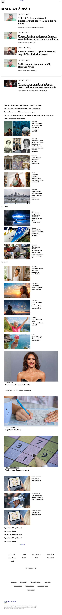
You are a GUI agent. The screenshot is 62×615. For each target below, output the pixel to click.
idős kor (34, 317)
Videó (12, 561)
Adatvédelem (48, 582)
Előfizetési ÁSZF (30, 586)
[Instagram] (35, 572)
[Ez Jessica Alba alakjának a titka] (18, 387)
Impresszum (14, 582)
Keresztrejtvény (12, 427)
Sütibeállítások (31, 590)
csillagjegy (35, 283)
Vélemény (12, 558)
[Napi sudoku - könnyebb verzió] (17, 472)
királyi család (36, 493)
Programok (36, 554)
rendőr (34, 211)
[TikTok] (31, 572)
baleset (34, 228)
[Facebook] (27, 572)
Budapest (34, 121)
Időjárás (11, 554)
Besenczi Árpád (24, 14)
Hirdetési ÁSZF (18, 586)
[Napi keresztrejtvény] (13, 432)
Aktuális (50, 554)
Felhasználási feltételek (35, 582)
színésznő (9, 382)
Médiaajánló (23, 582)
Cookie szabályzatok (43, 586)
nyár (33, 334)
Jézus (33, 172)
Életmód (50, 558)
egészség (34, 266)
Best (24, 558)
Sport (24, 554)
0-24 (36, 558)
